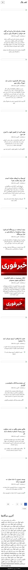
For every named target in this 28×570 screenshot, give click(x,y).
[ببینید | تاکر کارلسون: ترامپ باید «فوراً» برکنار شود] (14, 68)
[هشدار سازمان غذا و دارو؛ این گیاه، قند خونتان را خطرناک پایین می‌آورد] (14, 19)
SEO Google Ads (6, 565)
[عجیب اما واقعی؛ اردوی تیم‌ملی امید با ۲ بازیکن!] (14, 326)
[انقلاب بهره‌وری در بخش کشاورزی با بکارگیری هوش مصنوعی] (14, 265)
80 (8, 504)
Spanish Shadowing (16, 541)
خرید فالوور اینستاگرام (10, 545)
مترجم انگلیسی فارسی (7, 536)
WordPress (10, 568)
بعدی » (24, 508)
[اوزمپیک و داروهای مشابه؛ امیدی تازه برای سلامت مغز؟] (14, 166)
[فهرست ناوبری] (2, 2)
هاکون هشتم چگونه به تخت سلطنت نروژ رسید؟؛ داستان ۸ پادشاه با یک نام (14, 431)
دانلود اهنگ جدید (19, 522)
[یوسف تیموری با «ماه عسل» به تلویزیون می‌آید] (14, 467)
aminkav (22, 36)
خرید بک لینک (11, 522)
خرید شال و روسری (9, 528)
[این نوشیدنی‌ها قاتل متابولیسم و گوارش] (14, 370)
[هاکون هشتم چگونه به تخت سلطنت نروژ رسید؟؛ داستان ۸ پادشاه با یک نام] (14, 417)
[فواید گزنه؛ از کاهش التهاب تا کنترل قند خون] (14, 119)
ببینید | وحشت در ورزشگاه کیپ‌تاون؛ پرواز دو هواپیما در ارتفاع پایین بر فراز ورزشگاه (14, 232)
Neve (19, 568)
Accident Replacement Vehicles (10, 563)
